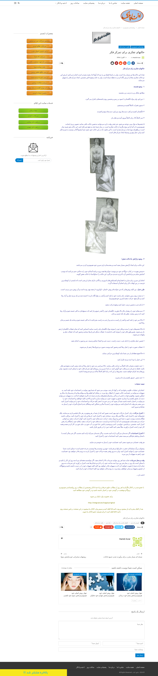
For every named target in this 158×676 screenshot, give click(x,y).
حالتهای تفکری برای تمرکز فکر (120, 523)
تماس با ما (113, 3)
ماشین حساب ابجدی (40, 93)
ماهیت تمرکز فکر (124, 47)
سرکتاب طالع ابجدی (39, 46)
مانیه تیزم (108, 523)
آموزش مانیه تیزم (135, 523)
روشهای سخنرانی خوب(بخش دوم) (73, 557)
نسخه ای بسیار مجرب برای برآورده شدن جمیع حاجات (122, 557)
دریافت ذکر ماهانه (33, 127)
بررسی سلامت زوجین (39, 83)
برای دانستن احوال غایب (39, 51)
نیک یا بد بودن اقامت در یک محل (39, 88)
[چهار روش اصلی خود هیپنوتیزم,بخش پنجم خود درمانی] (129, 582)
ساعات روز (74, 3)
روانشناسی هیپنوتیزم (138, 47)
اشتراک (19, 160)
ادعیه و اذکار (62, 3)
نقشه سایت (125, 3)
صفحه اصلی (138, 3)
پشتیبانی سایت (88, 3)
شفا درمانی (33, 111)
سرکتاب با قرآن (33, 116)
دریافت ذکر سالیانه (33, 122)
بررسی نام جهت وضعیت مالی (39, 62)
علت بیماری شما (39, 67)
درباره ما (101, 3)
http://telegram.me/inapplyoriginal (101, 503)
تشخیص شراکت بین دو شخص (39, 41)
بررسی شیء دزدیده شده (39, 77)
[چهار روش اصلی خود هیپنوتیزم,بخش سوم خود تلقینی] (74, 582)
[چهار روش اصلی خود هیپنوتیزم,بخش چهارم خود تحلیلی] (101, 582)
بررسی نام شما (39, 57)
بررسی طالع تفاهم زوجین (39, 72)
